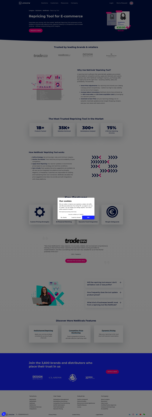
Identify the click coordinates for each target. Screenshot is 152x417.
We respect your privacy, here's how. (68, 211)
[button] (4, 414)
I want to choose (76, 217)
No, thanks (64, 217)
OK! (88, 217)
